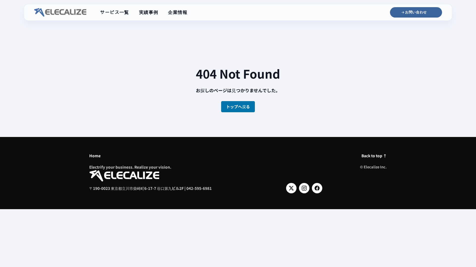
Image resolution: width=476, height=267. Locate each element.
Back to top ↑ (374, 155)
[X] (291, 188)
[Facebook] (317, 188)
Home (95, 155)
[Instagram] (304, 188)
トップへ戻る (238, 107)
